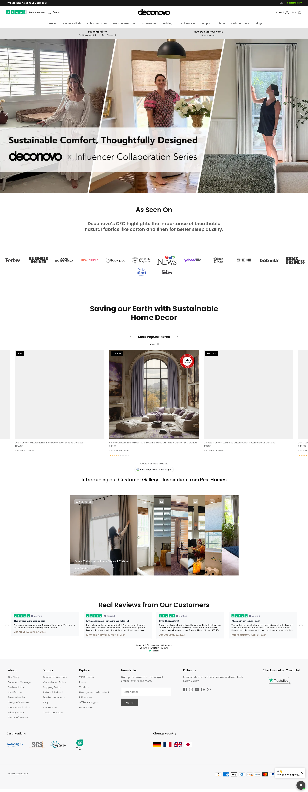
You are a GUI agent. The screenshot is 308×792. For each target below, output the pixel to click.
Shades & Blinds (71, 23)
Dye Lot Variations (54, 697)
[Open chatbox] (300, 785)
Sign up (129, 702)
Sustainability (294, 2)
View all (154, 344)
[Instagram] (191, 689)
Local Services (187, 23)
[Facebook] (185, 689)
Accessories (149, 23)
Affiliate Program (89, 702)
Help (281, 3)
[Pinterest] (203, 689)
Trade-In (84, 687)
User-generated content (94, 692)
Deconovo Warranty (55, 677)
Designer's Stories (18, 702)
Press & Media (16, 697)
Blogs (259, 23)
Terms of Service (18, 717)
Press (82, 682)
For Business (86, 707)
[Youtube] (197, 689)
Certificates (15, 692)
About (221, 23)
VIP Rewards (86, 677)
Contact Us (50, 707)
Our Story (13, 677)
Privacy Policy (16, 712)
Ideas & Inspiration (19, 707)
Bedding (167, 23)
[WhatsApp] (209, 689)
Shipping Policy (52, 687)
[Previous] (6, 116)
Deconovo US (22, 773)
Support (206, 23)
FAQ (45, 702)
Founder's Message (19, 682)
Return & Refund (53, 692)
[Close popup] (300, 771)
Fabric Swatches (97, 23)
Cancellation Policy (54, 682)
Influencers (85, 697)
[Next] (301, 116)
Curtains (51, 23)
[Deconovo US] (154, 12)
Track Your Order (53, 712)
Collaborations (240, 23)
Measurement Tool (124, 23)
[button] (152, 189)
